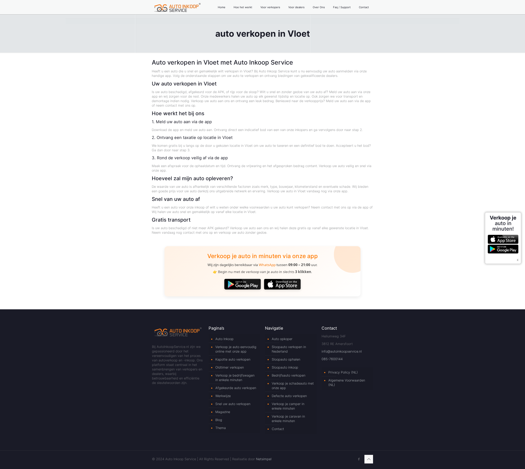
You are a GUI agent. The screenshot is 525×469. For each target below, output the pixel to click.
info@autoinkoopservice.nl (342, 351)
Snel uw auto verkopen (232, 404)
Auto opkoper (282, 339)
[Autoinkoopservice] (177, 7)
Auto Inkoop (224, 339)
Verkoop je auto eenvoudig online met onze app (235, 349)
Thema (220, 428)
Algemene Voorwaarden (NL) (346, 382)
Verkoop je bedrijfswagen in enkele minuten (235, 377)
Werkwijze (223, 396)
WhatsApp (267, 264)
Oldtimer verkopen (229, 367)
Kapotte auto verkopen (232, 359)
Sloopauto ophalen (286, 359)
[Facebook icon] (358, 459)
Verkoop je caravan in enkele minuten (288, 418)
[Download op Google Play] (242, 284)
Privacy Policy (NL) (343, 372)
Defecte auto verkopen (289, 396)
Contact (278, 429)
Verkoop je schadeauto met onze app (293, 385)
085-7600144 (332, 359)
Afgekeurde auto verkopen (235, 388)
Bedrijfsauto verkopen (288, 375)
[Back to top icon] (368, 459)
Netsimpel (264, 459)
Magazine (222, 412)
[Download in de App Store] (282, 284)
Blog (218, 420)
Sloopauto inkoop (285, 367)
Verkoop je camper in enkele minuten (288, 406)
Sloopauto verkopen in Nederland (289, 349)
